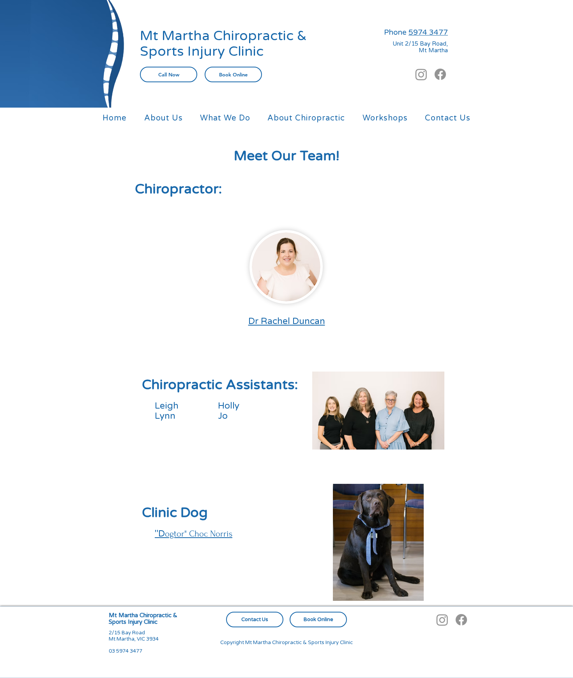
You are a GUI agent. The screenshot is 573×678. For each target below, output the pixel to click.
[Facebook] (440, 74)
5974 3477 (428, 32)
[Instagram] (421, 74)
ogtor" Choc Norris (193, 534)
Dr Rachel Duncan (286, 321)
